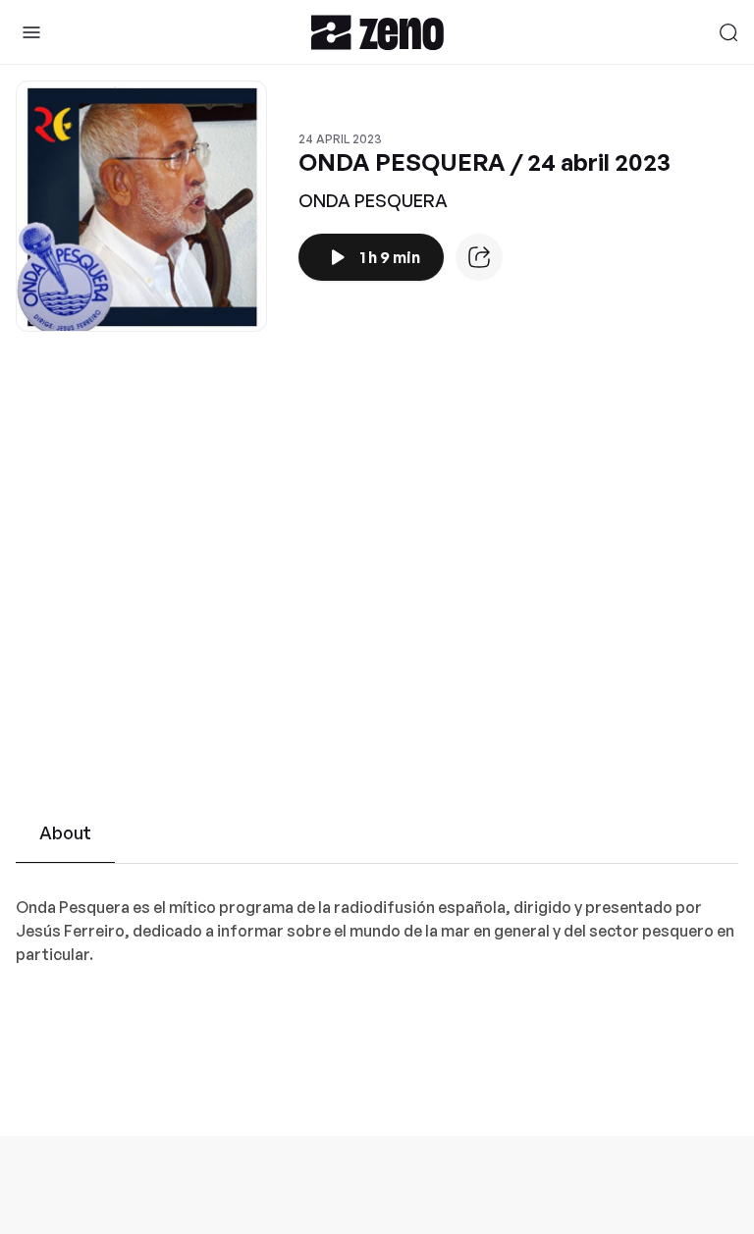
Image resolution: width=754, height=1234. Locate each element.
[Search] (728, 32)
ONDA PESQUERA (373, 200)
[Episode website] (479, 257)
